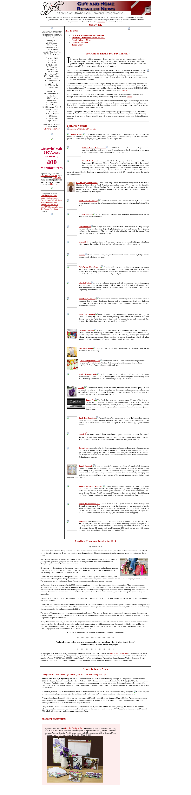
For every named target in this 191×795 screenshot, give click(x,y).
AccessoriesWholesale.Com (51, 200)
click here (101, 22)
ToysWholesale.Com (49, 202)
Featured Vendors (80, 42)
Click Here (57, 178)
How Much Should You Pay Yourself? (89, 35)
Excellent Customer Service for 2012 (88, 38)
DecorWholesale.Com (49, 198)
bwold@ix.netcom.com (119, 653)
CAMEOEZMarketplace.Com (52, 207)
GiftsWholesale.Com (51, 129)
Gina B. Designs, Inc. (73, 728)
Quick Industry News (81, 40)
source (129, 96)
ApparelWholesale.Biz (49, 205)
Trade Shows (77, 45)
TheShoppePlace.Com (49, 209)
